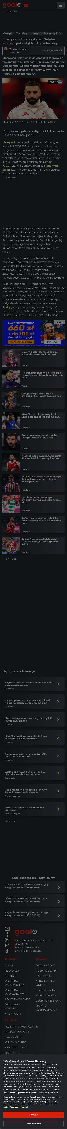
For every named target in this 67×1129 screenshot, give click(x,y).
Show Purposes (33, 1123)
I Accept (33, 1115)
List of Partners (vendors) (15, 1107)
